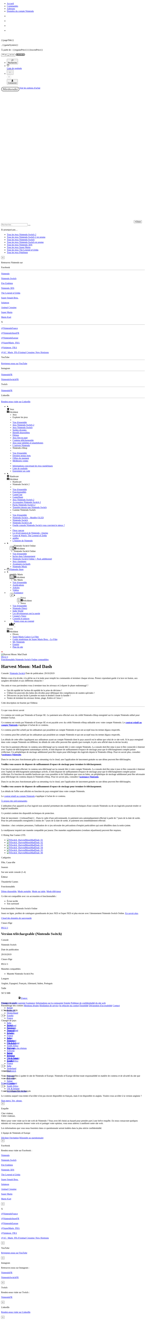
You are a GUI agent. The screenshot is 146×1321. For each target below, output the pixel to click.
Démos (16, 435)
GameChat (17, 494)
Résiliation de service (49, 1005)
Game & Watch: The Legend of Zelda (30, 535)
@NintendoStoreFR (10, 333)
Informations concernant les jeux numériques (33, 466)
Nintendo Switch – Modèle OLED (28, 517)
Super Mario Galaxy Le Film (26, 637)
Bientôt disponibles (21, 432)
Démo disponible (9, 891)
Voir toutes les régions (17, 1048)
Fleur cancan (18, 530)
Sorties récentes (20, 430)
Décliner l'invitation (10, 1138)
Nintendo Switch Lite (22, 523)
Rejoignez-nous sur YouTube (14, 363)
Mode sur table (38, 891)
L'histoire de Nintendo (23, 540)
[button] (76, 409)
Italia (9, 1023)
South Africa (12, 1045)
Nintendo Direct (20, 608)
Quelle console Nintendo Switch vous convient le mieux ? (39, 525)
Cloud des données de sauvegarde (16, 918)
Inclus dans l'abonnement (24, 556)
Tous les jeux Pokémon (17, 252)
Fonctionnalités (19, 492)
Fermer (4, 1083)
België (10, 1008)
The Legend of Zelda (10, 293)
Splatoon (5, 302)
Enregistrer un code (21, 471)
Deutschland (12, 1013)
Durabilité (83, 1005)
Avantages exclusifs (21, 564)
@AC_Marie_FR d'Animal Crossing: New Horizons (25, 352)
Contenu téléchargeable (23, 440)
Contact (116, 1005)
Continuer (12, 1083)
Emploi (16, 644)
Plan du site (18, 647)
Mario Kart (6, 317)
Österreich (11, 1071)
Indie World (18, 611)
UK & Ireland (13, 1088)
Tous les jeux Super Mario (19, 247)
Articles (16, 587)
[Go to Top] (73, 652)
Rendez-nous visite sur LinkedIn (15, 401)
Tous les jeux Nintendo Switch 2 (21, 234)
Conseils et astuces (21, 618)
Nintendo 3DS (7, 288)
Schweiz (11, 1050)
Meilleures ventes (20, 461)
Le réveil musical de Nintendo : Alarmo (30, 533)
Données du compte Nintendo (20, 11)
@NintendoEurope (9, 338)
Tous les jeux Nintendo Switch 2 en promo (26, 237)
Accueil (10, 3)
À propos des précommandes (14, 801)
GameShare (18, 497)
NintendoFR (6, 374)
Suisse (10, 1081)
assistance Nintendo (11, 754)
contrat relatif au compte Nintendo (19, 796)
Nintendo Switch (8, 278)
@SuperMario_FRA (10, 343)
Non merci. (6, 1100)
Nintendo (5, 273)
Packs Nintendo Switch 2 (24, 505)
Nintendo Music (20, 566)
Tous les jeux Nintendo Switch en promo (25, 242)
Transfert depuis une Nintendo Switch (30, 507)
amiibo (16, 538)
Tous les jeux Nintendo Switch (21, 239)
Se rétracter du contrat (69, 1005)
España (10, 1015)
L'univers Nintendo (21, 445)
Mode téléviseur (53, 891)
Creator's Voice (19, 616)
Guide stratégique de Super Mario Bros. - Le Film (35, 639)
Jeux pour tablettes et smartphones (28, 443)
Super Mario (6, 312)
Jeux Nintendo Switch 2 (23, 425)
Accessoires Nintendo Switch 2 (27, 502)
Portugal (10, 1048)
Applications (18, 585)
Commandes (12, 6)
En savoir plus (131, 913)
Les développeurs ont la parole (26, 613)
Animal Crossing (8, 307)
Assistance (30, 1003)
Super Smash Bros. (9, 298)
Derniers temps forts (22, 455)
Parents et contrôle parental (13, 1003)
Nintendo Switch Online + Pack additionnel (32, 559)
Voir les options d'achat (29, 88)
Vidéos (16, 590)
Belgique (11, 1028)
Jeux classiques (19, 561)
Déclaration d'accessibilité (100, 1005)
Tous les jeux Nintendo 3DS (19, 245)
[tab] (73, 998)
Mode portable (24, 891)
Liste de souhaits (20, 468)
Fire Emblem (7, 283)
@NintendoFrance (9, 328)
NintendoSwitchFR (10, 379)
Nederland (11, 1068)
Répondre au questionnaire (31, 1138)
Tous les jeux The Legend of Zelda (22, 250)
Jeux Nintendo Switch (23, 427)
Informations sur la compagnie (49, 1003)
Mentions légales (31, 1005)
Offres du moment (21, 458)
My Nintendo (19, 642)
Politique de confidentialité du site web (88, 1003)
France (10, 1018)
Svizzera (11, 1056)
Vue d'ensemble (20, 422)
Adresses (11, 8)
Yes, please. (17, 1100)
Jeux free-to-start (20, 437)
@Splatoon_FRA (9, 347)
